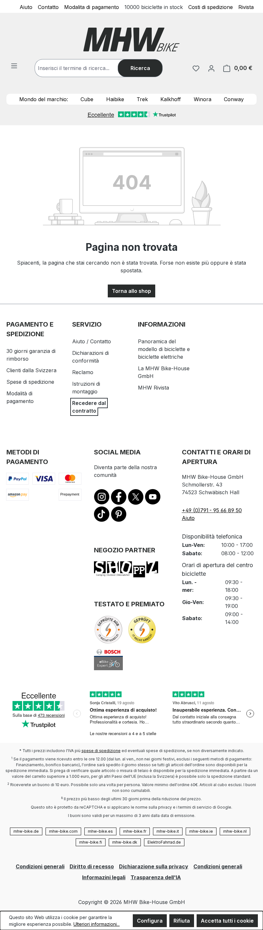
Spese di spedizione (30, 382)
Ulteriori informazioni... (96, 924)
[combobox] (83, 68)
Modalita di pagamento (91, 7)
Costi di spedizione (210, 7)
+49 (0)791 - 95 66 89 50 (212, 510)
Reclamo (82, 372)
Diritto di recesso (92, 866)
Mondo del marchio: (43, 99)
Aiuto (26, 7)
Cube (87, 99)
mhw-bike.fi (90, 842)
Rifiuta (182, 920)
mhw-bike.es (100, 831)
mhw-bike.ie (201, 831)
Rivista (246, 7)
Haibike (115, 99)
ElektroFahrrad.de (164, 842)
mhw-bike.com (63, 831)
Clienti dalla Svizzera (31, 370)
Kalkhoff (170, 99)
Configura (150, 920)
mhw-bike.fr (134, 831)
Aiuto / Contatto (91, 341)
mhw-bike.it (168, 831)
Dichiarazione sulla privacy (153, 866)
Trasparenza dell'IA (156, 877)
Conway (234, 99)
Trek (142, 99)
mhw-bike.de (26, 831)
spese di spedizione (101, 750)
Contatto (48, 7)
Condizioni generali (40, 866)
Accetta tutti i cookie (227, 920)
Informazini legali (103, 877)
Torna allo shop (131, 291)
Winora (202, 99)
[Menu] (14, 65)
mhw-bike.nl (235, 831)
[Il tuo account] (211, 68)
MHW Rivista (153, 387)
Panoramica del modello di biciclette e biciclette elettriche (164, 349)
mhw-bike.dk (124, 842)
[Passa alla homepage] (131, 39)
